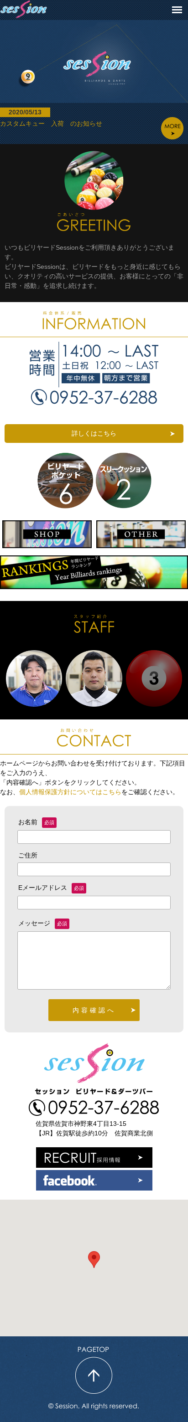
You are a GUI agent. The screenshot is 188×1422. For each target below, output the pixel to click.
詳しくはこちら (94, 433)
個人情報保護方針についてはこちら (70, 792)
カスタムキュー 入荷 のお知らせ (51, 117)
